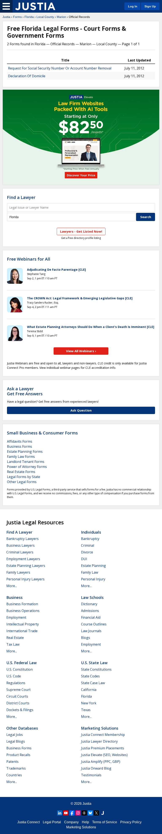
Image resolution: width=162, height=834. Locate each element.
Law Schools (92, 597)
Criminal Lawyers (19, 552)
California (88, 689)
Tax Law (12, 644)
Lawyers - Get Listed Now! (81, 231)
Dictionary (89, 604)
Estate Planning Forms (25, 451)
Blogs (85, 637)
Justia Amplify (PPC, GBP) (100, 761)
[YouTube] (65, 812)
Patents (12, 761)
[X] (96, 812)
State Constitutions (96, 669)
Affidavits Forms (19, 441)
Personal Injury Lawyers (25, 579)
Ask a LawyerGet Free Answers (25, 391)
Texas (85, 709)
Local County (45, 17)
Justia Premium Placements (102, 748)
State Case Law (93, 683)
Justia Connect (28, 822)
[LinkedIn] (59, 812)
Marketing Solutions (99, 728)
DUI (84, 559)
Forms (17, 17)
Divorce (87, 552)
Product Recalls (18, 755)
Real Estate (15, 637)
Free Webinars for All (28, 259)
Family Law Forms (21, 456)
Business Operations (22, 610)
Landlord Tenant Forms (25, 461)
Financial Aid (90, 617)
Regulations (15, 683)
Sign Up (150, 6)
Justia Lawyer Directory (99, 741)
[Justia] (35, 6)
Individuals (91, 532)
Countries (14, 775)
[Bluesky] (90, 812)
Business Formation (22, 604)
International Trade (22, 631)
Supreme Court (18, 689)
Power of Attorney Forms (27, 466)
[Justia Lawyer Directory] (102, 812)
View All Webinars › (81, 351)
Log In (132, 6)
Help (85, 822)
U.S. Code (13, 676)
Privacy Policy (131, 822)
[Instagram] (78, 812)
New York (88, 703)
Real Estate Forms (21, 471)
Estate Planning (93, 565)
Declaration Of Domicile (26, 76)
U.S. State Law (94, 662)
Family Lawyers (18, 572)
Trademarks (16, 768)
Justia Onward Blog (96, 768)
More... (11, 586)
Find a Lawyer (21, 197)
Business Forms (19, 446)
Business (14, 597)
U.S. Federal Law (21, 662)
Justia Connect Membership (103, 734)
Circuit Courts (17, 696)
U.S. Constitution (19, 669)
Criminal (87, 545)
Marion (61, 17)
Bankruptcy (90, 538)
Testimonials (91, 775)
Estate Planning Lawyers (25, 565)
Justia (6, 17)
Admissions (90, 610)
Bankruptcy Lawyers (22, 538)
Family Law (89, 572)
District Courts (17, 703)
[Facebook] (71, 812)
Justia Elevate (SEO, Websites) (104, 755)
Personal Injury (93, 579)
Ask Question (81, 410)
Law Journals (91, 631)
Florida (29, 17)
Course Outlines (94, 624)
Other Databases (22, 728)
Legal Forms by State (23, 476)
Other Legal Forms (21, 482)
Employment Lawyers (23, 559)
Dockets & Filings (19, 709)
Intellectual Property (22, 624)
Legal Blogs (15, 741)
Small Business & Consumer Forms (42, 433)
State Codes (90, 676)
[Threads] (84, 812)
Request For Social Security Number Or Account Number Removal (59, 68)
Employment (16, 617)
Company (71, 822)
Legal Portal (52, 822)
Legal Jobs (14, 734)
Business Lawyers (20, 545)
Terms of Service (104, 822)
